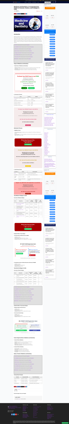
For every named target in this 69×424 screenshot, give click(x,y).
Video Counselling (11, 411)
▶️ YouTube (41, 0)
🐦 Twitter (39, 0)
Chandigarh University (36, 407)
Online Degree (34, 2)
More (38, 2)
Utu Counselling (25, 417)
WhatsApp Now (28, 144)
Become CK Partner (11, 410)
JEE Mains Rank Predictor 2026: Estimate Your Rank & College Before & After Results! (49, 165)
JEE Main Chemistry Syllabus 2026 (48, 160)
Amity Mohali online (49, 406)
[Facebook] (12, 414)
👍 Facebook (36, 0)
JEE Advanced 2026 (25, 407)
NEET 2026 (24, 408)
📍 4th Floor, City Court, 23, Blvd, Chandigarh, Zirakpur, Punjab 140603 (14, 408)
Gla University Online (50, 409)
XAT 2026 (24, 409)
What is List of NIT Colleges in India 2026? (49, 163)
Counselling (29, 2)
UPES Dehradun (35, 410)
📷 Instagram (33, 0)
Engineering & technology (50, 414)
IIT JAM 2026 (24, 410)
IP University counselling (26, 416)
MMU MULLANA (16, 58)
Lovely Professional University (37, 406)
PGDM (48, 418)
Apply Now (28, 356)
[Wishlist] (53, 2)
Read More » (46, 80)
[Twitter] (14, 414)
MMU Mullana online (50, 407)
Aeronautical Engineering (50, 416)
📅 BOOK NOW (35, 330)
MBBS (15, 98)
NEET (15, 173)
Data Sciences (49, 417)
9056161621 (37, 251)
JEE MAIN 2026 (25, 406)
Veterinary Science (49, 415)
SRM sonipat (35, 415)
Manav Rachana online (50, 408)
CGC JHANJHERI (35, 409)
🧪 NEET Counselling (54, 0)
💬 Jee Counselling (45, 0)
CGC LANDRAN (35, 408)
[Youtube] (16, 414)
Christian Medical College (20, 209)
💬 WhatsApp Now (19, 253)
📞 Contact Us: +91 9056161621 (28, 0)
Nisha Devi (19, 389)
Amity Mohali (34, 411)
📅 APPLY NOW (32, 255)
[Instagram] (18, 414)
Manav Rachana (35, 417)
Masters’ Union (35, 414)
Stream (25, 2)
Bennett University (35, 412)
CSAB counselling (25, 414)
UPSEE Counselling (25, 415)
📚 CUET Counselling (49, 0)
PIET (34, 416)
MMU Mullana (35, 413)
